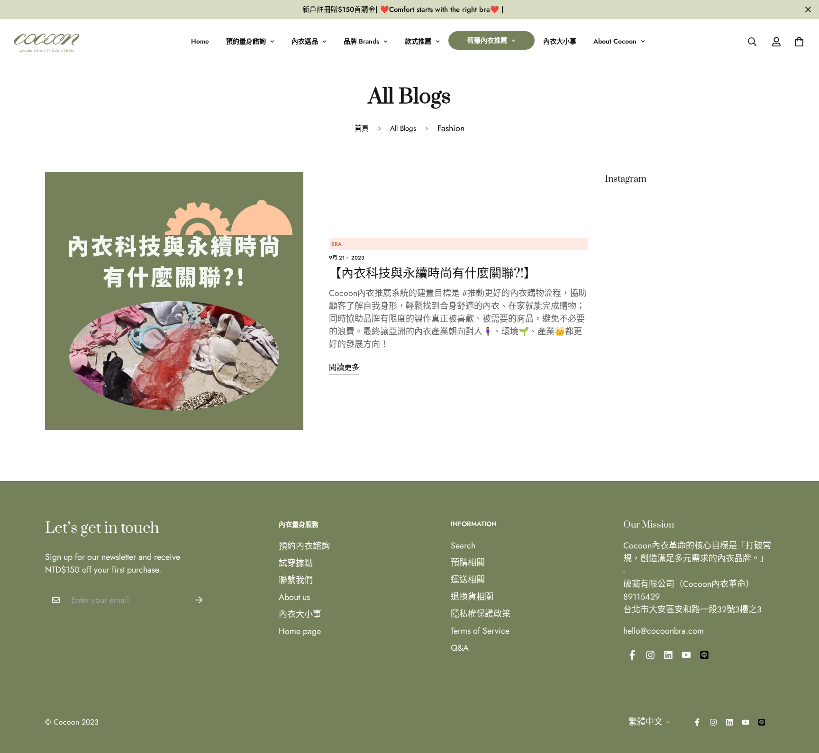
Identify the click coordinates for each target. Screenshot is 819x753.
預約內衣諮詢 (304, 546)
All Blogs (403, 128)
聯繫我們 (296, 580)
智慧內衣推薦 (487, 40)
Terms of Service (480, 630)
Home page (300, 631)
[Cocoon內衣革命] (46, 41)
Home (200, 41)
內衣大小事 (559, 41)
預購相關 (468, 562)
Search (463, 545)
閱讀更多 (344, 367)
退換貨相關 (472, 596)
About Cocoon (615, 41)
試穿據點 (296, 563)
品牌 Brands (361, 41)
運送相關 (468, 579)
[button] (797, 41)
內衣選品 (304, 41)
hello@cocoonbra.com (663, 631)
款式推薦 (418, 41)
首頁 (362, 128)
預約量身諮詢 (246, 41)
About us (294, 597)
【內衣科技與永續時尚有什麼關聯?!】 (432, 273)
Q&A (460, 648)
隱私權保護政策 (480, 613)
